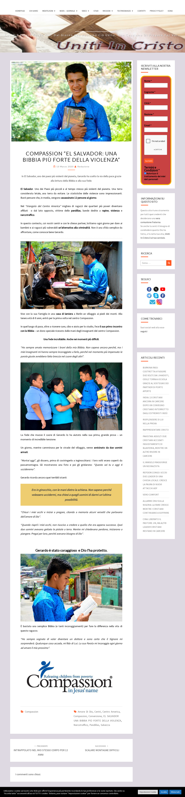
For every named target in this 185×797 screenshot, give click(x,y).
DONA (170, 11)
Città (147, 103)
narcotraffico (81, 725)
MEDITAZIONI (47, 11)
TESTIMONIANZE (124, 11)
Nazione (149, 114)
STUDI (96, 11)
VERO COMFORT (151, 494)
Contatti (141, 11)
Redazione (83, 166)
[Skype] (156, 295)
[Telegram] (149, 295)
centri (97, 711)
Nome (148, 80)
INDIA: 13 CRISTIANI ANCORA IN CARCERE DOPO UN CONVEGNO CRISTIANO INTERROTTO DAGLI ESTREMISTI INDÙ (156, 405)
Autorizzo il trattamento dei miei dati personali (154, 176)
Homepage (20, 11)
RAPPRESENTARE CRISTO (156, 429)
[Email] (152, 301)
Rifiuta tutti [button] (175, 792)
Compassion (31, 711)
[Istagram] (159, 301)
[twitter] (156, 289)
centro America (111, 711)
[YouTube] (163, 289)
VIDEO (84, 11)
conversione (95, 716)
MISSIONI (106, 11)
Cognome (149, 92)
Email (147, 125)
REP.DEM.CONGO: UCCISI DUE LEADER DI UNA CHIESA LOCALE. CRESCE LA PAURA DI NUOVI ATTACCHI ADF (155, 480)
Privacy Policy (156, 11)
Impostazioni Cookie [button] (148, 792)
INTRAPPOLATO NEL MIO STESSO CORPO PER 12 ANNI (41, 750)
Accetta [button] (164, 792)
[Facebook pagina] (149, 289)
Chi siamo (33, 11)
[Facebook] (163, 295)
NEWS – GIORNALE (67, 11)
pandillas (94, 725)
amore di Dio (85, 711)
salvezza (105, 725)
